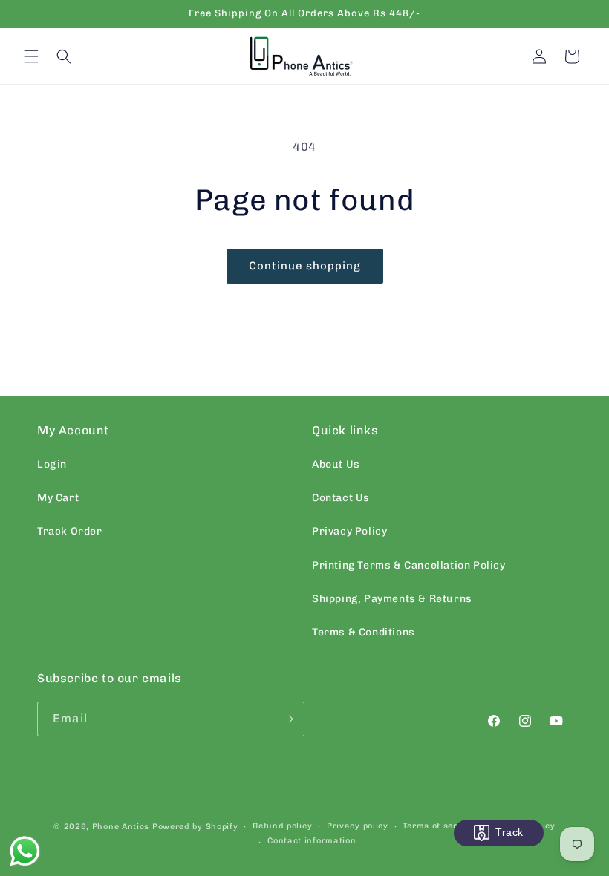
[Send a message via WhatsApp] (24, 851)
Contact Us (341, 497)
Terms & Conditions (363, 632)
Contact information (311, 841)
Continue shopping (305, 265)
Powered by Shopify (195, 826)
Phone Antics (120, 826)
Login (52, 464)
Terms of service (439, 826)
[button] (31, 56)
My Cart (58, 497)
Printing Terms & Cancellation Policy (409, 565)
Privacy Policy (349, 531)
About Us (336, 464)
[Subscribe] (287, 719)
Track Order (69, 531)
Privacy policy (357, 826)
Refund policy (282, 826)
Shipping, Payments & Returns (392, 598)
